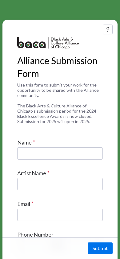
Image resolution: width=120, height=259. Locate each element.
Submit (100, 248)
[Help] (108, 29)
